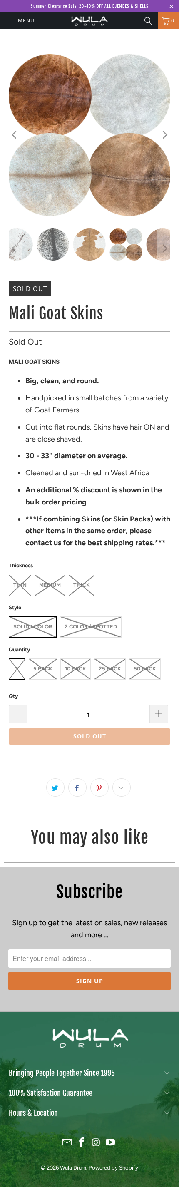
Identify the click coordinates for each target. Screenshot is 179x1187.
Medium (50, 585)
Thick (81, 585)
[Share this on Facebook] (77, 787)
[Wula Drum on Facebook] (82, 1143)
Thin (20, 585)
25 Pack (110, 669)
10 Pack (75, 669)
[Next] (164, 135)
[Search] (148, 20)
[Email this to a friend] (121, 787)
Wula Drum (73, 1168)
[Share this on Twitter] (55, 787)
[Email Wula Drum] (67, 1143)
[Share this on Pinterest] (99, 787)
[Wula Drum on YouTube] (110, 1143)
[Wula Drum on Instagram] (96, 1143)
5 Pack (42, 669)
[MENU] (4, 20)
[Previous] (15, 135)
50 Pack (145, 669)
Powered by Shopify (113, 1168)
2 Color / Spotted (91, 626)
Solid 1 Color (32, 626)
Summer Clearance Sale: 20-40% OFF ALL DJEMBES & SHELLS (90, 6)
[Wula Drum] (89, 20)
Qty (13, 696)
